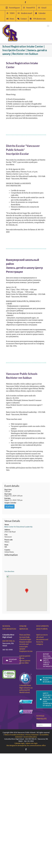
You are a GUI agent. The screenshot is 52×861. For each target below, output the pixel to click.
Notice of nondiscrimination (14, 735)
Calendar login (20, 743)
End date (7, 498)
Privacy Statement (32, 735)
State (6, 545)
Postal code (8, 540)
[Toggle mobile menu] (48, 26)
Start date (7, 494)
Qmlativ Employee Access (25, 650)
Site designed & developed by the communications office (26, 745)
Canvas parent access (24, 657)
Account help (24, 637)
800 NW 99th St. (8, 641)
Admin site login (31, 743)
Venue (6, 524)
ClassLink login (25, 639)
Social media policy (30, 737)
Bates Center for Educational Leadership (18, 527)
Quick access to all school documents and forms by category (42, 639)
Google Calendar (10, 503)
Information (11, 554)
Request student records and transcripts (25, 644)
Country (7, 550)
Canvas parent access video (24, 662)
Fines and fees (24, 635)
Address (7, 530)
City (5, 535)
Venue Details (12, 520)
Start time (8, 490)
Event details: (11, 485)
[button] (26, 591)
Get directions (9, 571)
